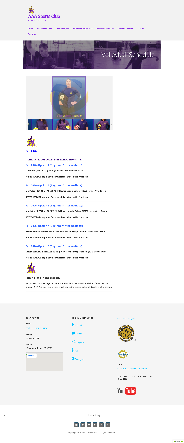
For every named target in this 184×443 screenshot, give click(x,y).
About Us (32, 34)
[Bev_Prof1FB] (79, 125)
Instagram (79, 342)
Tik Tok (108, 424)
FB (76, 424)
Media (141, 28)
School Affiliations (126, 28)
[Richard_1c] (99, 125)
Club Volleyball (62, 28)
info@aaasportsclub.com (36, 328)
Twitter (78, 333)
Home (30, 28)
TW (82, 424)
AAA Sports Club (44, 16)
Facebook (78, 325)
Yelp (76, 350)
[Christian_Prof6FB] (38, 125)
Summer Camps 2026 (82, 28)
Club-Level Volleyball (126, 318)
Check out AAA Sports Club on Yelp (132, 368)
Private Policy (94, 415)
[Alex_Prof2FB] (59, 125)
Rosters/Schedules (105, 28)
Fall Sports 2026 (44, 28)
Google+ (80, 359)
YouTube (89, 424)
